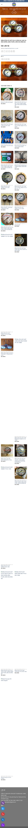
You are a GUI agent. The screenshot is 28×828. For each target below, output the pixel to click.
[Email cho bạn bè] (9, 51)
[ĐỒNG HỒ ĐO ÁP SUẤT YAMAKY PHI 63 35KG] (7, 178)
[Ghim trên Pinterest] (11, 51)
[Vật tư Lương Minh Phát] (14, 4)
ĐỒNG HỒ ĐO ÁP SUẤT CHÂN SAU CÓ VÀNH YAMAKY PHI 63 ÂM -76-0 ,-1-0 (21, 187)
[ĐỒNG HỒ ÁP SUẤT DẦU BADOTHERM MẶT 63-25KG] (7, 450)
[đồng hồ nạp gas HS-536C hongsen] (7, 726)
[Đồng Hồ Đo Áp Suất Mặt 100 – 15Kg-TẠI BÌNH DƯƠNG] (21, 137)
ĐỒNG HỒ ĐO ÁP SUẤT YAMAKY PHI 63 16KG (5, 566)
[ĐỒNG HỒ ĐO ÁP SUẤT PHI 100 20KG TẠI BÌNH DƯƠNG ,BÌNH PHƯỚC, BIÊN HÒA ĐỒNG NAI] (7, 219)
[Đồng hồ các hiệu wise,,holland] (7, 94)
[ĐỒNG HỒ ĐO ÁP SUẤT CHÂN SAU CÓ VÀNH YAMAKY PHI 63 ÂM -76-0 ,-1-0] (21, 178)
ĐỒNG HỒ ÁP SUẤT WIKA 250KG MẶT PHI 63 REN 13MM (21, 671)
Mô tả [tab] (2, 56)
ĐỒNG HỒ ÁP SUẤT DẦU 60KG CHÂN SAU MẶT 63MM (7, 125)
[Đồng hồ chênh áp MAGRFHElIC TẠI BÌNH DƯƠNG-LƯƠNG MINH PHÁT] (21, 157)
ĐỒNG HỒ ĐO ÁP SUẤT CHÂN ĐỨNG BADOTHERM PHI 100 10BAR (20, 439)
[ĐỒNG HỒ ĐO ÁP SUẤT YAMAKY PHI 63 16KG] (7, 515)
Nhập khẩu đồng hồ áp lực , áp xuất (11, 48)
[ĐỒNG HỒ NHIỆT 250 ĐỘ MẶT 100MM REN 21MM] (7, 199)
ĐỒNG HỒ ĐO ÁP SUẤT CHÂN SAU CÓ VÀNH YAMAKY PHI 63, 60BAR (21, 125)
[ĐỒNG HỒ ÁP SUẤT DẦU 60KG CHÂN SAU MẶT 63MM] (7, 116)
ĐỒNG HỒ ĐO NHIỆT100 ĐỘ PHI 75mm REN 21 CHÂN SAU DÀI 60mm (7, 354)
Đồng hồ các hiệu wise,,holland (7, 102)
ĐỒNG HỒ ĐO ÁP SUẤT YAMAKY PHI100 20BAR (19, 208)
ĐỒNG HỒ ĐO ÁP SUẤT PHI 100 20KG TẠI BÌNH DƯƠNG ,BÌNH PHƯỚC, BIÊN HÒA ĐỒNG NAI (7, 228)
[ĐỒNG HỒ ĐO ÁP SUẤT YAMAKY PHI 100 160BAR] (7, 282)
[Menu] (2, 4)
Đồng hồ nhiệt (17, 224)
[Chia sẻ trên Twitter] (7, 51)
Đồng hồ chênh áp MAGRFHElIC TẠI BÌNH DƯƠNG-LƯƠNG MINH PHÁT (21, 166)
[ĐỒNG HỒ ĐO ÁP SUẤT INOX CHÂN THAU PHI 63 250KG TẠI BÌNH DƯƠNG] (21, 240)
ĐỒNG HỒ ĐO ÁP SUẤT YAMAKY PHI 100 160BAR (6, 334)
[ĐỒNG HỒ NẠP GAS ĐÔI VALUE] (7, 137)
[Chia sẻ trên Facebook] (4, 51)
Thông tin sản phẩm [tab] (5, 59)
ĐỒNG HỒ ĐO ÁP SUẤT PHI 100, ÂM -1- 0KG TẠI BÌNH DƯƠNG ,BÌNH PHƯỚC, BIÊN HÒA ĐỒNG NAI (20, 460)
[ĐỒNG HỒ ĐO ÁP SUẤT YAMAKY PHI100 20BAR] (21, 199)
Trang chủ (5, 9)
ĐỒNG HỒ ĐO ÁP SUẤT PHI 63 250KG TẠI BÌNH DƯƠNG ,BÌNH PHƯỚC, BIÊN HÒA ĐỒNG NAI (20, 482)
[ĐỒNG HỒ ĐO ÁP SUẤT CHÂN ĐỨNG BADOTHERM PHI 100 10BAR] (21, 387)
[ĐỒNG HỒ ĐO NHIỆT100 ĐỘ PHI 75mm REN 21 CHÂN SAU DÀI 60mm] (7, 345)
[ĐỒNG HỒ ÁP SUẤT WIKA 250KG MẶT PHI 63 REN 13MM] (21, 619)
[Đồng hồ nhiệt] (21, 218)
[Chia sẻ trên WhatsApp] (2, 51)
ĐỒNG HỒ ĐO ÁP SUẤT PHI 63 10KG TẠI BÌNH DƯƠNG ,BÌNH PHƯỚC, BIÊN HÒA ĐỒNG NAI (7, 166)
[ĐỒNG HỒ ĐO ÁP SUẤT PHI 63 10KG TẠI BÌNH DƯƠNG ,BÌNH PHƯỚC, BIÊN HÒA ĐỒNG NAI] (7, 157)
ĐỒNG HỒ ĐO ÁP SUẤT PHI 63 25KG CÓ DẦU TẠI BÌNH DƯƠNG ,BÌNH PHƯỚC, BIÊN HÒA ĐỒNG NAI (7, 672)
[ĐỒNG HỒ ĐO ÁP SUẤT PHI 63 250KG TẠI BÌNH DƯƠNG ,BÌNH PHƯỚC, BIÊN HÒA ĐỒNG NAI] (21, 472)
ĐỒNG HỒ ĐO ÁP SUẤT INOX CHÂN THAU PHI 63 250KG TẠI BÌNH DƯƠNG (21, 249)
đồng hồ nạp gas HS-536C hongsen (6, 778)
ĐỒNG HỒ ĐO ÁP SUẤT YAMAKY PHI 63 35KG (5, 187)
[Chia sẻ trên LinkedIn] (14, 51)
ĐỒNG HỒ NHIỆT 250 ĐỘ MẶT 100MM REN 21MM (6, 208)
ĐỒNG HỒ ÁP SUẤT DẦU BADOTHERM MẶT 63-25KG (6, 459)
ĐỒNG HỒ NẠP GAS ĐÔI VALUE (7, 145)
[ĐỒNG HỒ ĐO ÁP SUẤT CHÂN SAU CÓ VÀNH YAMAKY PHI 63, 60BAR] (21, 116)
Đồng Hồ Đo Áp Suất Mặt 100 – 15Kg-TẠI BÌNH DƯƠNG (21, 146)
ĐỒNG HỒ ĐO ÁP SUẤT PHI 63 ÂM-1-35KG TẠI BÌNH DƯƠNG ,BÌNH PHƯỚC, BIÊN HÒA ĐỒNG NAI (21, 104)
